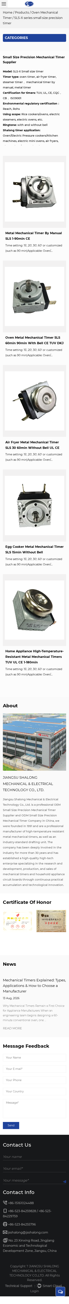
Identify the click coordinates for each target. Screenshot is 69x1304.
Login (34, 1291)
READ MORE (12, 1028)
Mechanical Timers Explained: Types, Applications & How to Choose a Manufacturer (34, 985)
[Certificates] (18, 921)
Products (22, 12)
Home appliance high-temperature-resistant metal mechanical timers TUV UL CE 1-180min (34, 656)
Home (7, 12)
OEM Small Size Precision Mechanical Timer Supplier (32, 810)
